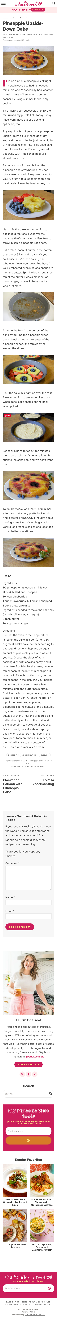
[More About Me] (28, 983)
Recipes (14, 18)
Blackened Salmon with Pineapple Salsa (12, 784)
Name (10, 897)
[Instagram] (22, 1074)
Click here (37, 10)
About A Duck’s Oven (40, 1302)
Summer (45, 755)
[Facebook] (28, 1074)
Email (9, 911)
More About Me (28, 1064)
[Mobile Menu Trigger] (3, 4)
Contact (28, 1305)
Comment (12, 863)
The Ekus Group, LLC (35, 1315)
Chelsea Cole (18, 34)
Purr (32, 1312)
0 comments (17, 766)
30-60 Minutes (29, 755)
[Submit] (50, 1093)
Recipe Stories (13, 1305)
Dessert (23, 18)
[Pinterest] (34, 1074)
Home (5, 18)
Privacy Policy (42, 1305)
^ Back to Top (12, 1302)
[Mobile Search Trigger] (53, 4)
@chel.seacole (35, 1056)
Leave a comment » (36, 766)
